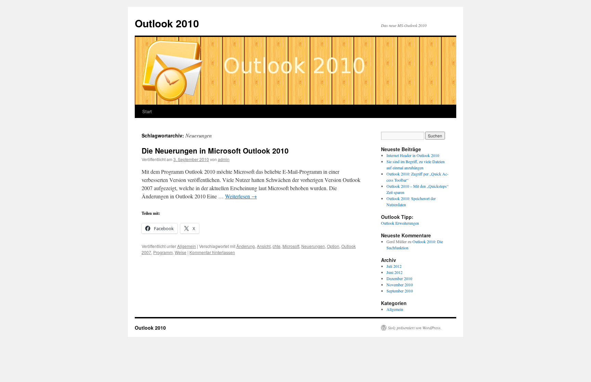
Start (147, 111)
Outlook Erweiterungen (400, 223)
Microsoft (291, 246)
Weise (180, 252)
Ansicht (264, 246)
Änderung (245, 246)
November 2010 (399, 284)
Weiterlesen (241, 196)
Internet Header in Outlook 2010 (412, 155)
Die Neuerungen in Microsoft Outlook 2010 (215, 150)
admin (223, 159)
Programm (163, 252)
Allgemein (186, 246)
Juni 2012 (394, 272)
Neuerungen (313, 246)
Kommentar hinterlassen (212, 252)
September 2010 (399, 290)
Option (333, 246)
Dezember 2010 (399, 278)
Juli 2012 (394, 266)
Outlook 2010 (167, 23)
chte (276, 246)
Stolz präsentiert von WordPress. (415, 327)
